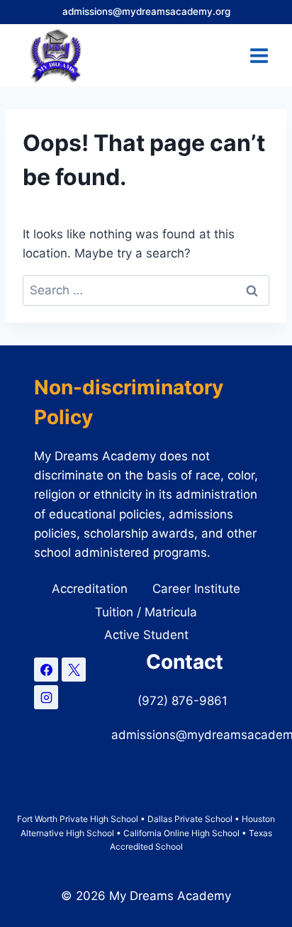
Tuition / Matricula (146, 612)
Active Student (146, 635)
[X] (74, 669)
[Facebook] (46, 669)
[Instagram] (46, 697)
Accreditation (90, 589)
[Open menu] (258, 55)
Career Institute (196, 589)
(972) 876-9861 (184, 701)
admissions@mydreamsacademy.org (146, 11)
